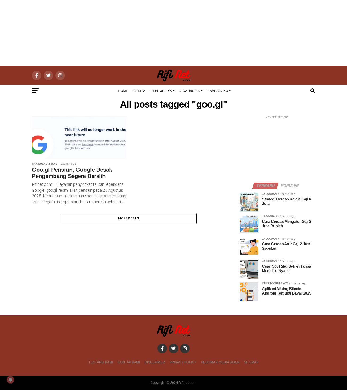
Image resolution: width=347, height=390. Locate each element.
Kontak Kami (129, 362)
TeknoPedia (161, 91)
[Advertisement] (173, 33)
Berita (139, 91)
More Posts (128, 218)
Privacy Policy (182, 362)
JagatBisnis (189, 91)
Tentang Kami (101, 362)
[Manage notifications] (10, 379)
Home (123, 91)
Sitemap (251, 362)
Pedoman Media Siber (220, 362)
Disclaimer (155, 362)
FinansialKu (217, 91)
